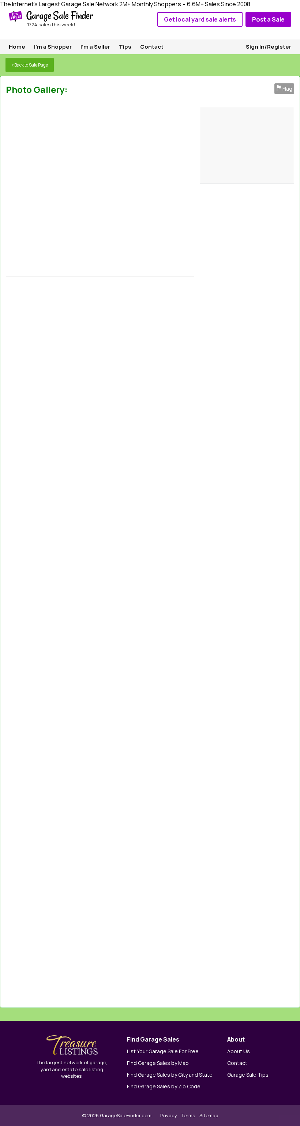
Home (17, 46)
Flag (284, 88)
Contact (152, 46)
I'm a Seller (95, 46)
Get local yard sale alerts (200, 19)
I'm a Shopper (53, 46)
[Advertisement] (212, 640)
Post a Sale (268, 19)
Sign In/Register (268, 46)
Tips (125, 46)
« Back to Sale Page (29, 65)
